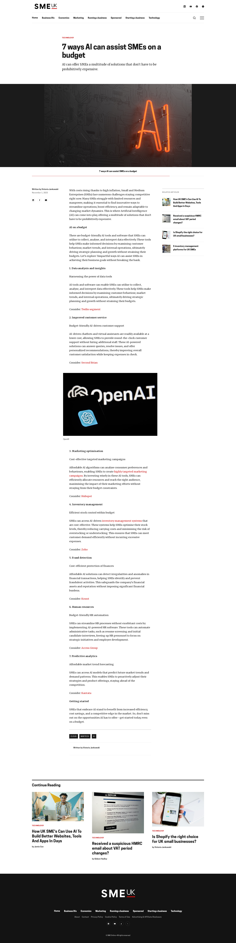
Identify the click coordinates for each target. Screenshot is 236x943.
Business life (48, 18)
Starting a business (135, 18)
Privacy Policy (97, 917)
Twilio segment (91, 309)
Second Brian (89, 362)
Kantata (86, 693)
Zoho (84, 549)
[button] (202, 18)
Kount (85, 598)
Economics (64, 18)
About (77, 917)
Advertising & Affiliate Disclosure (147, 917)
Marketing (78, 18)
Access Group (89, 647)
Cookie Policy (111, 917)
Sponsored (116, 18)
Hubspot (86, 496)
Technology (154, 18)
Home (35, 18)
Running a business (97, 18)
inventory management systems (122, 520)
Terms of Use (124, 917)
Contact (85, 917)
